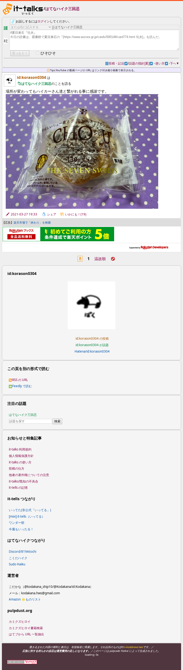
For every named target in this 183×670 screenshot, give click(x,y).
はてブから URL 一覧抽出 (26, 634)
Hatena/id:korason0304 (92, 351)
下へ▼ (174, 63)
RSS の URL (20, 380)
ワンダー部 (16, 522)
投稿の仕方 (16, 468)
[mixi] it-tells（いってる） (27, 516)
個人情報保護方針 (21, 456)
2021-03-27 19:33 (24, 214)
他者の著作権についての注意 (29, 475)
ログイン (43, 21)
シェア (51, 214)
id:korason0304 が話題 (92, 345)
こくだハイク (18, 558)
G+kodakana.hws (133, 647)
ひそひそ (48, 53)
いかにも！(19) (75, 214)
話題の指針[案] (141, 63)
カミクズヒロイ (19, 621)
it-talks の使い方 (20, 462)
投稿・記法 (118, 63)
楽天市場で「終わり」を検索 (32, 222)
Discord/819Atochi (22, 551)
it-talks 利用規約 (20, 449)
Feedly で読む (22, 386)
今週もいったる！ (21, 529)
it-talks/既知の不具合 (23, 481)
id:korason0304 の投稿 (92, 338)
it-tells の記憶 (18, 487)
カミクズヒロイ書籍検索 (26, 628)
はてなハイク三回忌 (62, 8)
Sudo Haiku (17, 564)
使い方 (161, 63)
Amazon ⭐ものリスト (25, 599)
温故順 (100, 258)
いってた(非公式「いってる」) (30, 510)
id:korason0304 (31, 77)
